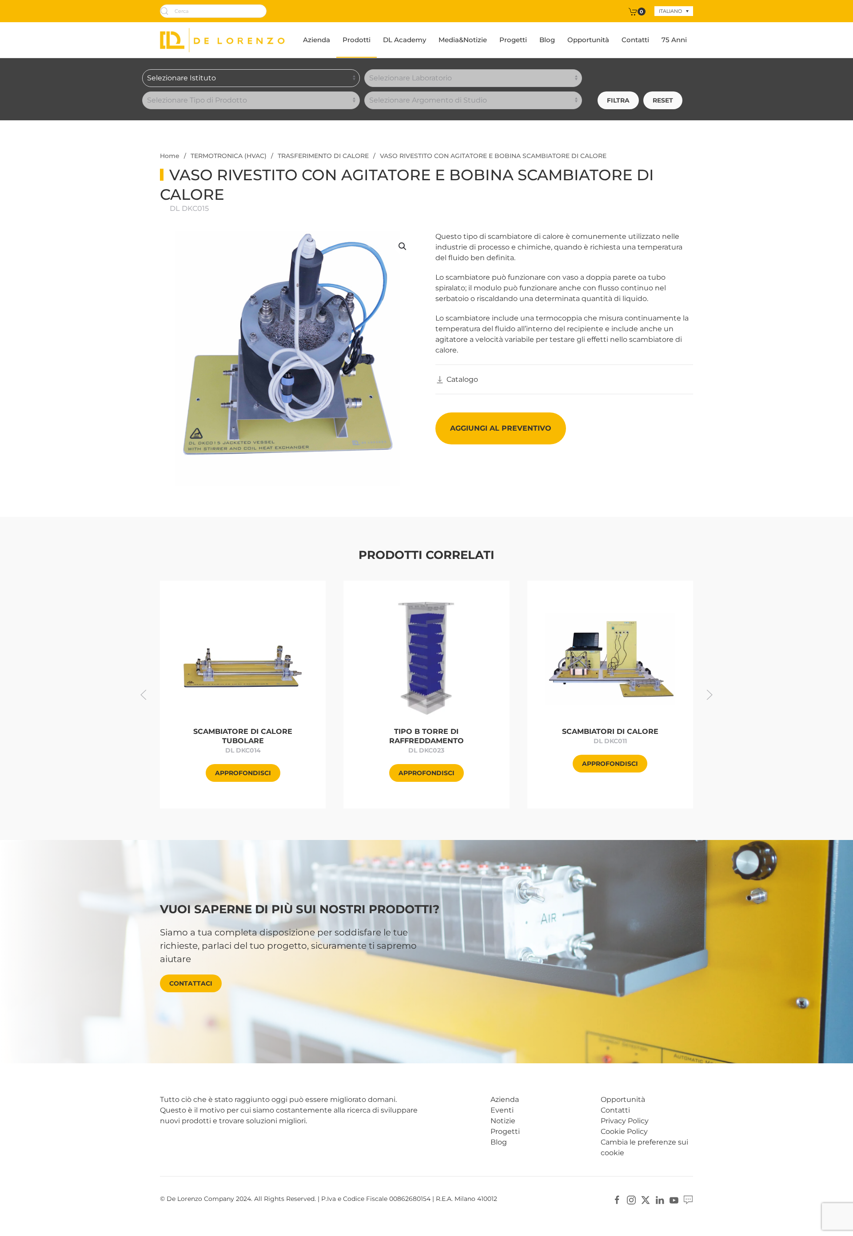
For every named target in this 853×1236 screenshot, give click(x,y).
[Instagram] (631, 1199)
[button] (403, 246)
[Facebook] (617, 1199)
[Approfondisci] (243, 658)
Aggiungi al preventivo (500, 428)
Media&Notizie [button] (462, 40)
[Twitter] (645, 1199)
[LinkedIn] (660, 1199)
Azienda (316, 40)
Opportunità (588, 40)
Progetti (513, 40)
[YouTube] (674, 1199)
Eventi (502, 1110)
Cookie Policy (624, 1131)
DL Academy (404, 40)
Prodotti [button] (357, 40)
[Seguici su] (688, 1199)
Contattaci (190, 983)
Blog (547, 40)
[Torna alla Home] (222, 40)
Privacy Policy (625, 1121)
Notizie (502, 1121)
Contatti (635, 40)
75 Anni (674, 40)
